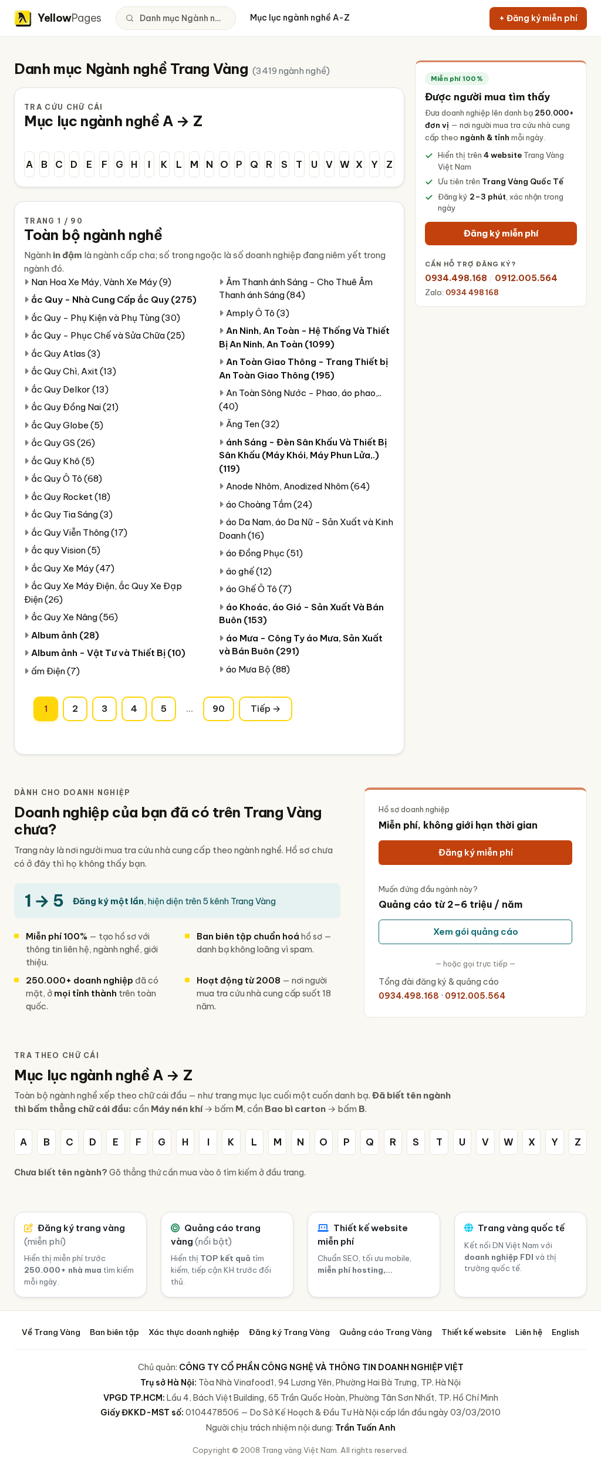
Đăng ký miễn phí (501, 233)
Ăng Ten (252, 424)
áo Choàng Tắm (269, 504)
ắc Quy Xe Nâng (74, 617)
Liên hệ (528, 1332)
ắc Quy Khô (62, 461)
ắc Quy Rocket (70, 496)
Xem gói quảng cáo (475, 931)
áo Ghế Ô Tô (259, 588)
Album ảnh (65, 635)
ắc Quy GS (63, 442)
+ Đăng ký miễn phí (538, 18)
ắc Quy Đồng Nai (75, 407)
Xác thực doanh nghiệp (193, 1332)
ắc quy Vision (65, 550)
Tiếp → (266, 708)
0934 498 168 (471, 292)
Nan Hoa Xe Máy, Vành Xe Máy (101, 282)
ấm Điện (55, 671)
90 (218, 708)
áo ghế (249, 571)
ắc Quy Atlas (65, 353)
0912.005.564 (526, 278)
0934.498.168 (456, 278)
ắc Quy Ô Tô (66, 478)
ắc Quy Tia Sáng (72, 514)
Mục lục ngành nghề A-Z (300, 17)
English (565, 1332)
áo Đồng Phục (264, 553)
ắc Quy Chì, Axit (73, 371)
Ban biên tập (114, 1332)
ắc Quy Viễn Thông (79, 532)
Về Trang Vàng (51, 1332)
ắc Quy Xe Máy (72, 568)
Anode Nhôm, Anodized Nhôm (298, 486)
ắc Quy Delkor (70, 389)
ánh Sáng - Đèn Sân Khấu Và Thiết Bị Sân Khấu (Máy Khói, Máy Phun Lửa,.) (303, 455)
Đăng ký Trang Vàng (289, 1332)
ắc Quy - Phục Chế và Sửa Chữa (108, 335)
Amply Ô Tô (257, 313)
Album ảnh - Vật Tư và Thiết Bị (108, 652)
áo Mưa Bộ (258, 669)
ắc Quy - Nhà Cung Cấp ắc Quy (114, 299)
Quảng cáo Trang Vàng (385, 1332)
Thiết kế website (473, 1332)
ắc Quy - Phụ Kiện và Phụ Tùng (105, 317)
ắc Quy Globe (67, 425)
